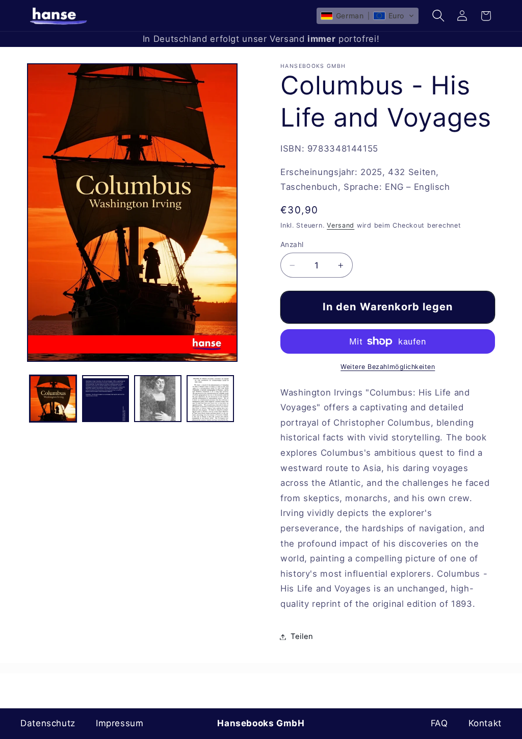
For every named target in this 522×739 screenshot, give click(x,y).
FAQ (439, 723)
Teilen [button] (302, 636)
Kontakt (485, 723)
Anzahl (292, 244)
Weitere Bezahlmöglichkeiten (388, 367)
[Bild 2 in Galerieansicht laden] (105, 398)
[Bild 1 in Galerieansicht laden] (53, 398)
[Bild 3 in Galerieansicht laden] (157, 398)
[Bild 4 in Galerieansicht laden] (210, 398)
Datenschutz (47, 723)
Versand (340, 225)
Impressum (120, 723)
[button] (368, 16)
